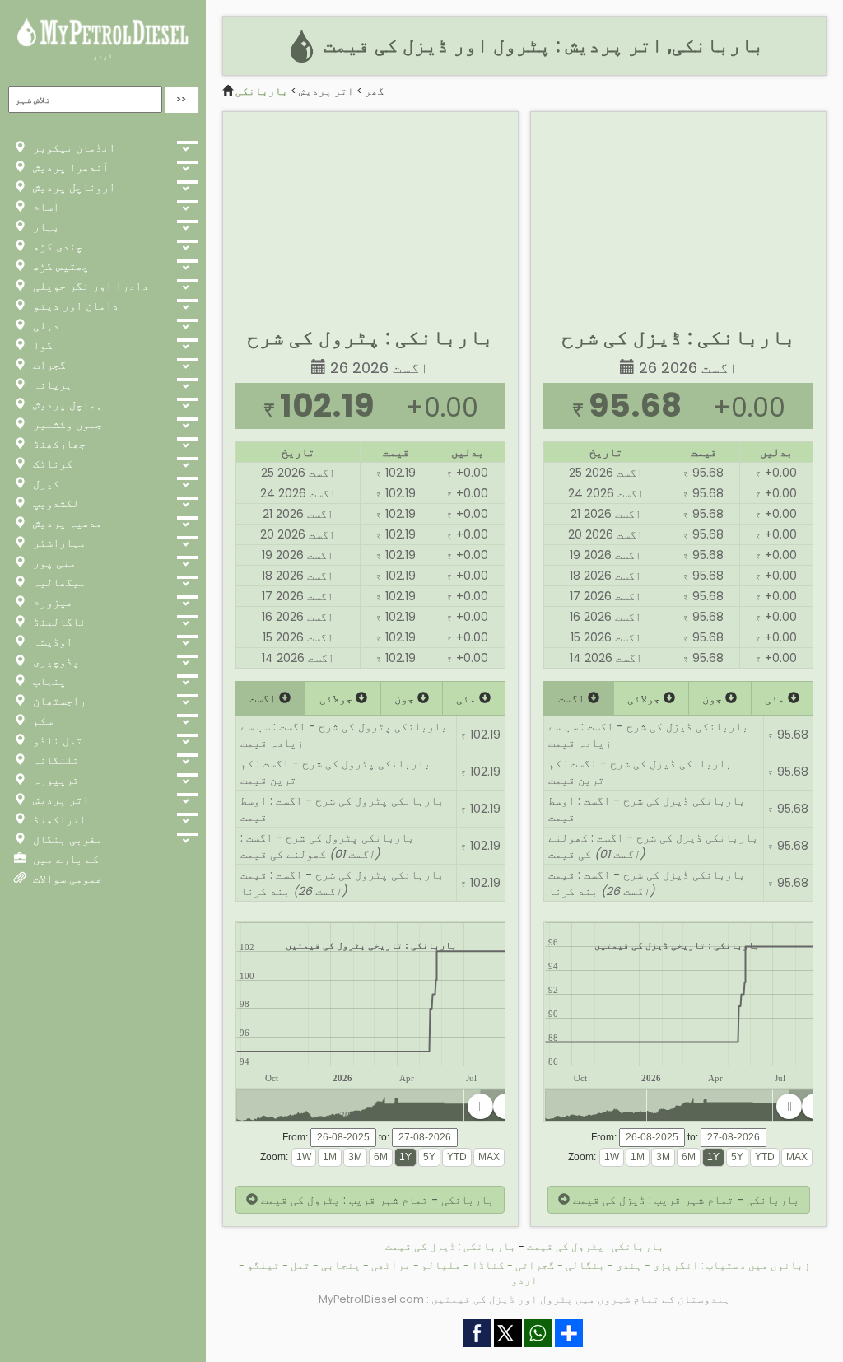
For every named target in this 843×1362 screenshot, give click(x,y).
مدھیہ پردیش (66, 523)
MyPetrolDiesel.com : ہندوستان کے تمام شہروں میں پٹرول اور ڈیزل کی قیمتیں (524, 1299)
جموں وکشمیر (66, 424)
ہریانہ (51, 384)
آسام (44, 206)
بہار (44, 226)
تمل (300, 1265)
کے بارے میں (64, 859)
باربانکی (261, 91)
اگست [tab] (264, 698)
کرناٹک (51, 463)
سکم (41, 720)
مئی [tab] (467, 698)
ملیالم (441, 1265)
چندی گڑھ (56, 246)
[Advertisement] (370, 215)
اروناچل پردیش (72, 187)
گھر (374, 91)
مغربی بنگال (66, 839)
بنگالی (585, 1265)
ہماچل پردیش (66, 404)
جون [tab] (405, 698)
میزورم (51, 602)
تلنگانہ (54, 760)
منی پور (53, 562)
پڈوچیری (54, 661)
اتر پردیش (59, 799)
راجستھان (58, 701)
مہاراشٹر (58, 542)
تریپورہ (54, 780)
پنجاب (48, 681)
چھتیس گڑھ (59, 266)
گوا (41, 345)
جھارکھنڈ (58, 444)
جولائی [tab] (337, 698)
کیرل (44, 483)
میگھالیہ (58, 582)
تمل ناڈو (56, 740)
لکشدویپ (54, 503)
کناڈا (488, 1265)
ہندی (629, 1265)
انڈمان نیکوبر (72, 147)
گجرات (48, 365)
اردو (103, 55)
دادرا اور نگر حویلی (89, 286)
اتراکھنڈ (58, 819)
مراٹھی (391, 1265)
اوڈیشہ (51, 641)
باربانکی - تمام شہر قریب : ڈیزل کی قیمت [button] (684, 1200)
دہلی (44, 325)
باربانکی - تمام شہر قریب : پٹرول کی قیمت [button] (376, 1200)
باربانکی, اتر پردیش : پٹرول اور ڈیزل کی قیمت (541, 45)
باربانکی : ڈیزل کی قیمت (450, 1246)
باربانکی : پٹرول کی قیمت (595, 1246)
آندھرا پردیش (69, 167)
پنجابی (341, 1265)
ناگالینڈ (58, 621)
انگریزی (676, 1265)
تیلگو (263, 1265)
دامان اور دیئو (74, 305)
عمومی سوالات (66, 878)
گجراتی (535, 1265)
